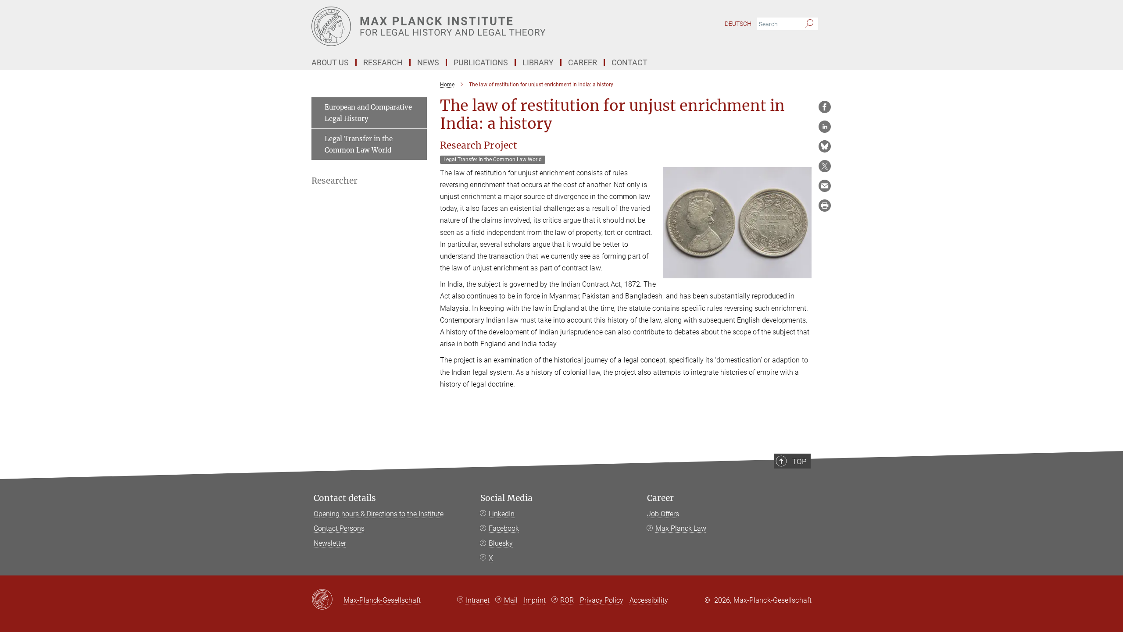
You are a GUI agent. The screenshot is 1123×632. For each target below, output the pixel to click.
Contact (629, 62)
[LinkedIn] (824, 126)
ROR (567, 600)
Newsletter (330, 543)
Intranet (478, 600)
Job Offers (663, 514)
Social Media (506, 498)
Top (799, 461)
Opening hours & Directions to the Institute (378, 514)
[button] (803, 272)
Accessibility (648, 600)
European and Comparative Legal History (368, 113)
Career (660, 498)
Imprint (535, 600)
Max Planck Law (680, 528)
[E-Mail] (824, 185)
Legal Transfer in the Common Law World (359, 144)
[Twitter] (824, 166)
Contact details (345, 498)
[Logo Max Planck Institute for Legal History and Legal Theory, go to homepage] (475, 26)
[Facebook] (824, 107)
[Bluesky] (824, 146)
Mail (511, 600)
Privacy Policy (601, 600)
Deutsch (738, 23)
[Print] (824, 205)
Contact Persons (339, 528)
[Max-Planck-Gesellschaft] (327, 600)
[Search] (809, 24)
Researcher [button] (334, 181)
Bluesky (501, 543)
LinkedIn (502, 514)
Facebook (504, 528)
